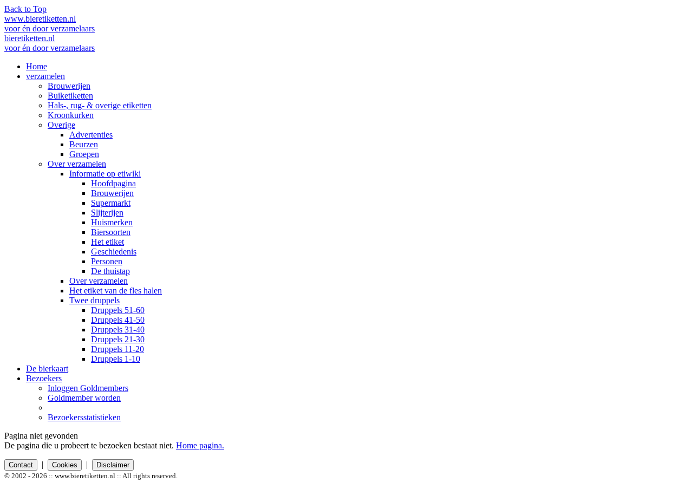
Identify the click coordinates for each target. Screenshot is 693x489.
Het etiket (107, 241)
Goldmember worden (84, 397)
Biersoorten (110, 232)
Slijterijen (107, 212)
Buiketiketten (70, 95)
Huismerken (112, 222)
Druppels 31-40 (118, 329)
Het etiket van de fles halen (115, 290)
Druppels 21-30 (118, 339)
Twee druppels (94, 300)
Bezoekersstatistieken (84, 417)
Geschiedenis (113, 251)
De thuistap (110, 271)
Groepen (84, 154)
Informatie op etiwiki (105, 173)
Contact (21, 465)
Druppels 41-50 (118, 319)
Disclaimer (112, 465)
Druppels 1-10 (115, 358)
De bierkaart (47, 368)
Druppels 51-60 (118, 310)
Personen (106, 261)
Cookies (64, 465)
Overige (61, 124)
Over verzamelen (77, 163)
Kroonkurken (71, 115)
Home (36, 66)
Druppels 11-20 (117, 349)
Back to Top (25, 9)
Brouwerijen (69, 85)
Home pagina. (200, 445)
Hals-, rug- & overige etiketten (100, 105)
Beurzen (83, 144)
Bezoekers (44, 378)
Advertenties (91, 134)
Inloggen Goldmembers (88, 388)
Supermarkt (110, 202)
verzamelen (45, 76)
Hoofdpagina (113, 183)
